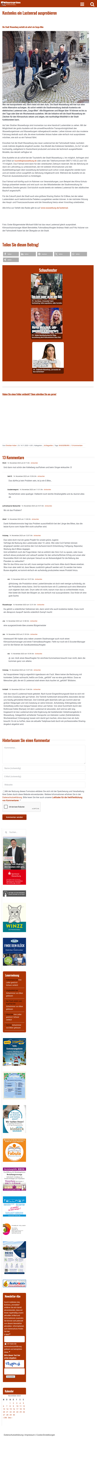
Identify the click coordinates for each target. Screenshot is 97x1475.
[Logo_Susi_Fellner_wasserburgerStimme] (14, 1198)
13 (4, 1409)
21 (7, 1412)
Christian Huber (11, 445)
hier (8, 1331)
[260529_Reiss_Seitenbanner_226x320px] (14, 1242)
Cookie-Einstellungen (45, 1435)
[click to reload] (14, 1363)
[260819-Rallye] (47, 275)
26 (24, 1412)
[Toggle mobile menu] (82, 4)
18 (21, 1409)
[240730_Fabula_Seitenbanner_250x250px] (14, 1140)
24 (17, 1412)
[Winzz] (14, 904)
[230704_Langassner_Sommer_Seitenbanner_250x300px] (14, 1039)
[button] (11, 254)
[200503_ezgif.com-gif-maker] (14, 1106)
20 (4, 1412)
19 (24, 1409)
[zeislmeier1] (14, 1281)
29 (11, 1415)
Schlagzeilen (48, 445)
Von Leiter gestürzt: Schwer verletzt (13, 982)
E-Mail (7, 1334)
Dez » (10, 1418)
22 (11, 1412)
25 (21, 1412)
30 (14, 1415)
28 (7, 1415)
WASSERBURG (64, 445)
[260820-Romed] (47, 309)
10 (17, 1406)
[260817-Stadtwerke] (48, 343)
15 (11, 1409)
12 (24, 1406)
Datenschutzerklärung (13, 1346)
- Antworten (34, 463)
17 (17, 1409)
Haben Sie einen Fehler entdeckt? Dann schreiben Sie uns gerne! (29, 394)
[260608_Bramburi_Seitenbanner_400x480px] (14, 1073)
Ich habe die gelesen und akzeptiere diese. (13, 1348)
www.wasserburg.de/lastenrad (54, 208)
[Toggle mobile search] (92, 4)
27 (4, 1415)
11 (21, 1406)
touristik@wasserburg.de (26, 161)
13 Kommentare (76, 445)
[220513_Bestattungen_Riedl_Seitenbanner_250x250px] (14, 1169)
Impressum (30, 1435)
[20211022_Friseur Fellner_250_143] (14, 1223)
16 (14, 1409)
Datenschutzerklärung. (12, 797)
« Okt (5, 1418)
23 (14, 1412)
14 (7, 1409)
